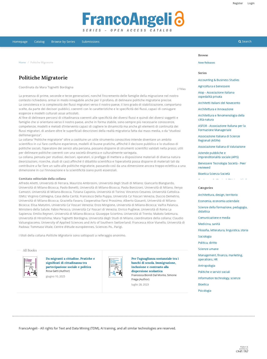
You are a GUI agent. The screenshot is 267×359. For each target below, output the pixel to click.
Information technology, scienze (219, 278)
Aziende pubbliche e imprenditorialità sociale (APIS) (218, 155)
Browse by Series (63, 42)
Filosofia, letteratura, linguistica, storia (223, 230)
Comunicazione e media (214, 218)
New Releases (206, 62)
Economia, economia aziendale (218, 201)
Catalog (39, 42)
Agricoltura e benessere (214, 86)
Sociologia (205, 236)
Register (238, 3)
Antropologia (206, 266)
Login (251, 3)
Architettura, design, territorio (218, 195)
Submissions (90, 42)
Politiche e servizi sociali (214, 272)
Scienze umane (208, 249)
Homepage (20, 42)
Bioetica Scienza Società (214, 174)
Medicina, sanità (209, 224)
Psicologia (204, 291)
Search (246, 41)
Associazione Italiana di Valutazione (221, 147)
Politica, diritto (207, 243)
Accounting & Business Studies (218, 80)
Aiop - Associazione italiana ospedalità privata (216, 94)
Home (22, 62)
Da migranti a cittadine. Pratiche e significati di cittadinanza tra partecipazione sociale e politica (70, 263)
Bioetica (203, 284)
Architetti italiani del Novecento (219, 103)
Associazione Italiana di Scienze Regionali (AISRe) (219, 138)
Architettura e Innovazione (215, 109)
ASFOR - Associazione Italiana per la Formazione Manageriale (222, 128)
